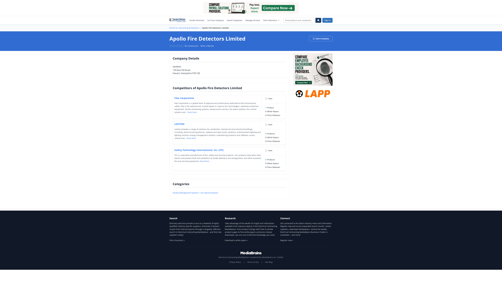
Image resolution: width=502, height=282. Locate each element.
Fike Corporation (184, 98)
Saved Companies (234, 20)
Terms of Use (253, 262)
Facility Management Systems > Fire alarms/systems (195, 193)
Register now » (286, 240)
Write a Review (207, 46)
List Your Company (215, 20)
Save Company (322, 38)
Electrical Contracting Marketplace (184, 28)
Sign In (327, 20)
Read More (192, 112)
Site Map (269, 262)
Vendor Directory (196, 20)
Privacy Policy (235, 262)
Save (270, 98)
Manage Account (253, 20)
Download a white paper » (236, 240)
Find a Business (270, 20)
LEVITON (179, 124)
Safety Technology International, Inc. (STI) (199, 150)
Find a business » (177, 240)
